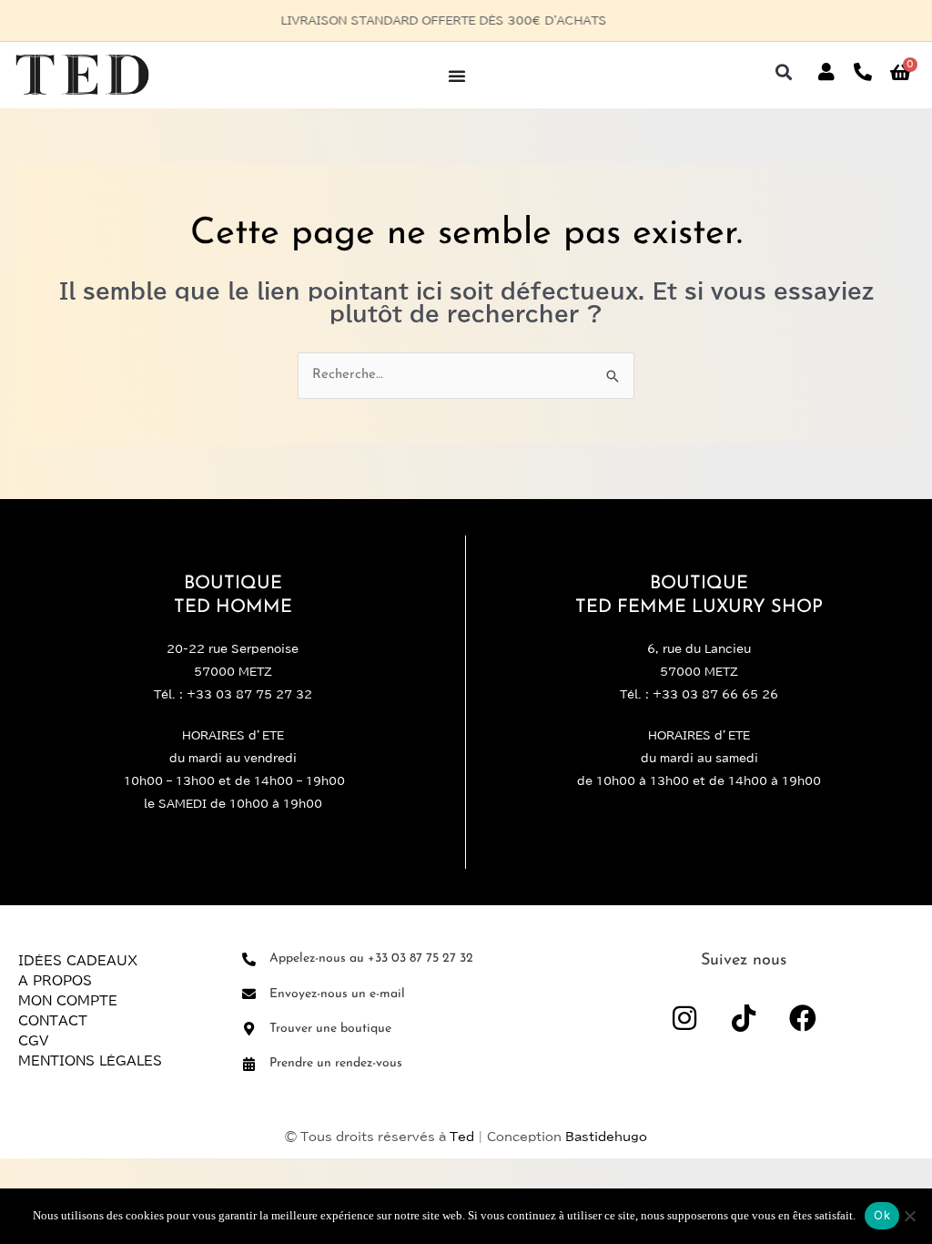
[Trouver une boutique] (249, 1028)
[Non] (909, 1216)
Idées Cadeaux (77, 960)
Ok (882, 1215)
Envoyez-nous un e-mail (337, 994)
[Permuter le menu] (457, 75)
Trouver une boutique (330, 1028)
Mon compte (67, 1000)
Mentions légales (90, 1061)
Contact (52, 1021)
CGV (33, 1041)
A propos (55, 980)
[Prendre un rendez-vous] (249, 1064)
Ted (462, 1137)
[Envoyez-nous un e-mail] (249, 994)
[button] (784, 72)
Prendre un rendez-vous (335, 1063)
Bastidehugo (606, 1137)
